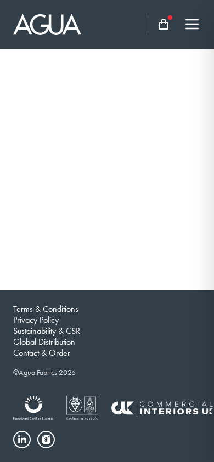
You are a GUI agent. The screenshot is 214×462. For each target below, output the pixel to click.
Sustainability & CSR (46, 331)
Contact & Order (41, 353)
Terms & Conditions (45, 309)
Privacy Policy (36, 320)
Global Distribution (44, 342)
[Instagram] (46, 439)
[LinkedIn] (22, 439)
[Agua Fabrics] (47, 24)
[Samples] (163, 24)
